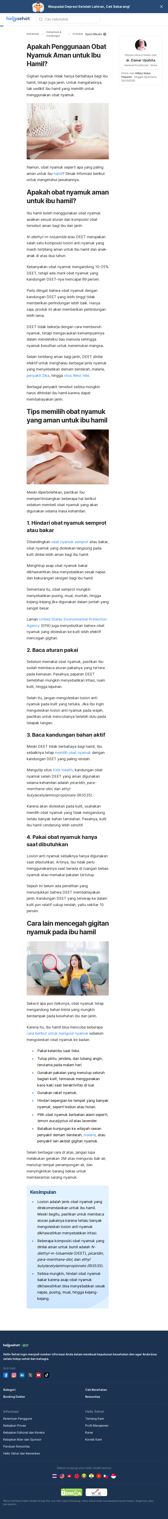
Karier (89, 1432)
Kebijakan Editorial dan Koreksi (24, 1432)
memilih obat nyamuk (73, 752)
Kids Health (63, 770)
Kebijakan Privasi (14, 1425)
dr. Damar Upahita (140, 60)
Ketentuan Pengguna (17, 1418)
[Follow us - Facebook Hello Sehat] (5, 1375)
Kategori (9, 1389)
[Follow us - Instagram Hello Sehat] (13, 1375)
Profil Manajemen (97, 1425)
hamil (58, 173)
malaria (90, 1135)
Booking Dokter (14, 1396)
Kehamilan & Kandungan (54, 34)
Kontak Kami (93, 1439)
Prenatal (78, 33)
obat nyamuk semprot (70, 542)
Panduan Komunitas (16, 1446)
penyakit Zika (38, 375)
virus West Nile (76, 375)
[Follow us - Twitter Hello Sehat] (30, 1375)
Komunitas (92, 1396)
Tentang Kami (94, 1418)
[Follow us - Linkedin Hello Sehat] (22, 1375)
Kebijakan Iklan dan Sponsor (22, 1439)
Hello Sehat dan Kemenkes (21, 1453)
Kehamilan (33, 33)
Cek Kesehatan (96, 1389)
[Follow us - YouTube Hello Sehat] (38, 1375)
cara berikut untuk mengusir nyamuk (57, 1033)
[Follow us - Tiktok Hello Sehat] (46, 1375)
